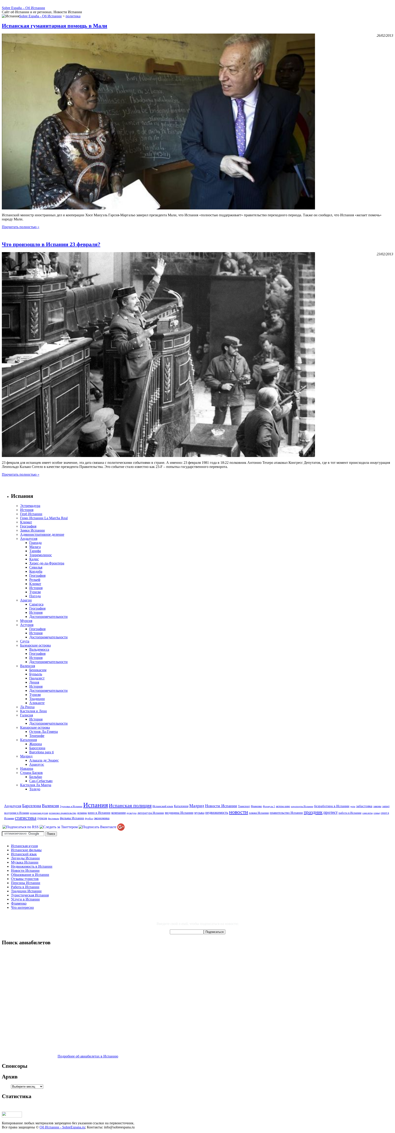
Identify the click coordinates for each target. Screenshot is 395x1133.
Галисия (26, 715)
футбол (89, 818)
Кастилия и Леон (33, 711)
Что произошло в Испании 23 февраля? (51, 244)
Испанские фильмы (26, 850)
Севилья (35, 567)
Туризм (35, 592)
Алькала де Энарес (44, 760)
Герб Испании (31, 514)
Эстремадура (30, 506)
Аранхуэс (36, 764)
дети (352, 806)
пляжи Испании (259, 813)
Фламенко (256, 806)
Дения (34, 682)
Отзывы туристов (25, 879)
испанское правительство (62, 813)
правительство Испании (286, 813)
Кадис (34, 559)
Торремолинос (40, 555)
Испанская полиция (130, 805)
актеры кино (283, 806)
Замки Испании (32, 530)
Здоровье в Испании (71, 806)
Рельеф (34, 580)
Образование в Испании (30, 875)
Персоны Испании (25, 883)
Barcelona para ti (41, 752)
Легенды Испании (25, 858)
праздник (313, 812)
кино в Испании (99, 813)
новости (238, 812)
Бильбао (35, 777)
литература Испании (150, 813)
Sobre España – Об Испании (23, 8)
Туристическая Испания (30, 895)
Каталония (28, 740)
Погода (35, 596)
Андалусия (28, 538)
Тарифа (35, 551)
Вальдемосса (39, 649)
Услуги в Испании (25, 899)
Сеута (24, 641)
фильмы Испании (72, 818)
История (26, 510)
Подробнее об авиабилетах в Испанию (88, 1056)
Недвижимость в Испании (31, 866)
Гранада (35, 543)
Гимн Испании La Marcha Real (44, 518)
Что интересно (22, 907)
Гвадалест (37, 678)
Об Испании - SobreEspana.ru (62, 1127)
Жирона (35, 744)
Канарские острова (35, 727)
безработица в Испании (331, 806)
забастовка (364, 806)
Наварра (26, 768)
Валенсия (27, 666)
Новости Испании (221, 806)
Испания (95, 805)
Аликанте (37, 703)
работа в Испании (350, 813)
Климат (26, 522)
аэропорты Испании (302, 806)
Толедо (34, 789)
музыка (199, 813)
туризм (42, 818)
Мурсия (26, 621)
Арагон (26, 600)
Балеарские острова (35, 645)
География (28, 526)
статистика (25, 817)
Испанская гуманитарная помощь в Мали (54, 26)
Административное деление (42, 534)
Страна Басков (31, 773)
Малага (35, 547)
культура (131, 813)
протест (330, 812)
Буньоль (35, 674)
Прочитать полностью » (20, 227)
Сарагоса (36, 604)
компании (118, 813)
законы (377, 806)
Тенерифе (36, 736)
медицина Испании (179, 813)
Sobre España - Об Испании (40, 16)
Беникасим (37, 670)
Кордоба (35, 571)
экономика (101, 818)
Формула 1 (269, 806)
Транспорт (244, 806)
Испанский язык (162, 806)
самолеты (367, 813)
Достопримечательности (48, 617)
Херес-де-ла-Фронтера (46, 563)
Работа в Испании (25, 887)
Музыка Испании (24, 862)
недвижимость (216, 813)
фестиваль (53, 818)
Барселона (37, 748)
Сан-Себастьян (41, 781)
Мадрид (26, 756)
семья (377, 813)
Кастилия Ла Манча (35, 785)
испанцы (82, 813)
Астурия (26, 625)
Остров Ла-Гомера (43, 732)
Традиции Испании (26, 891)
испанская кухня (39, 813)
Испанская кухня (24, 846)
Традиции (37, 699)
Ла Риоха (27, 707)
